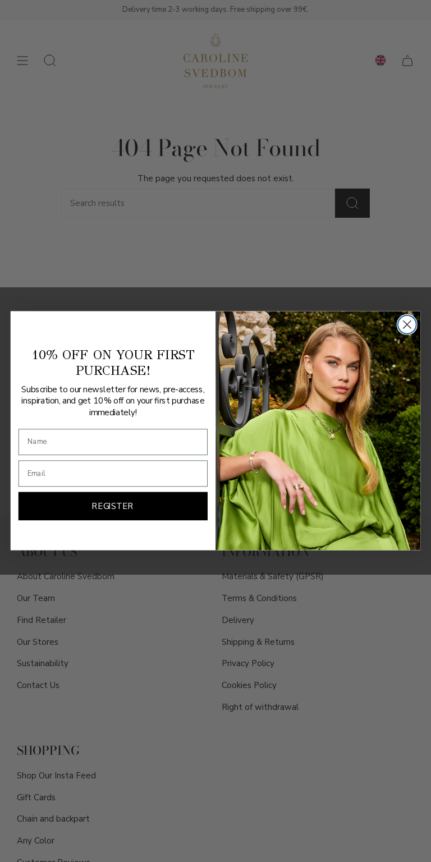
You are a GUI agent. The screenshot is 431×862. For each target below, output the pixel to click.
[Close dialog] (407, 324)
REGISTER (113, 506)
